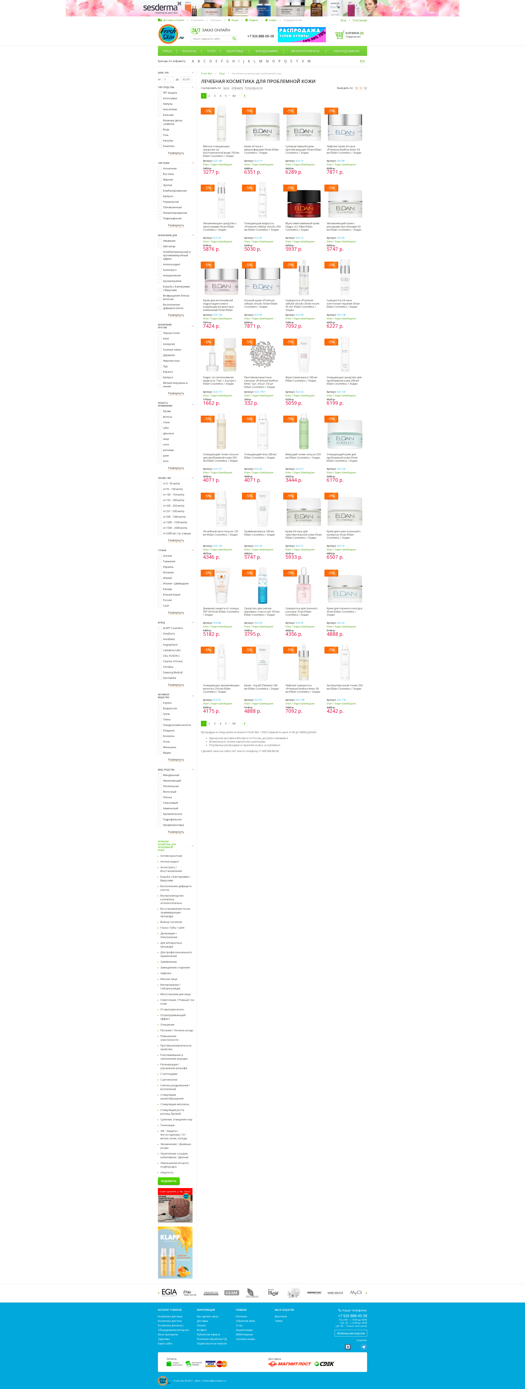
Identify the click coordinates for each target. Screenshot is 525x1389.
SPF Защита (170, 92)
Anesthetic (169, 639)
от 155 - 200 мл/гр (173, 500)
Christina (168, 667)
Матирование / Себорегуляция (170, 986)
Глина (166, 719)
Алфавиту (237, 88)
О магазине (197, 20)
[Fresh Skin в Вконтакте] (348, 1347)
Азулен (167, 703)
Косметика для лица (170, 1316)
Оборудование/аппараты (173, 1330)
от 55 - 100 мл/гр (173, 489)
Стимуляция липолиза (174, 1104)
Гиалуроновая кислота (177, 725)
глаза (166, 422)
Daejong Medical (173, 672)
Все (362, 61)
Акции (235, 20)
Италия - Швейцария (175, 583)
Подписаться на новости (212, 1343)
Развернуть (176, 153)
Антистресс (170, 270)
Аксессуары (170, 98)
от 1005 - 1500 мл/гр (175, 522)
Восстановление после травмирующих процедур (175, 912)
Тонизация (167, 1125)
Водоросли (170, 708)
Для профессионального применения (176, 954)
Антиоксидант (171, 264)
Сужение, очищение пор (176, 1119)
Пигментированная (175, 213)
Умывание (169, 241)
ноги (166, 444)
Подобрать (169, 1181)
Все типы (168, 174)
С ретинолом (168, 1079)
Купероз (168, 196)
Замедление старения (175, 967)
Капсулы (168, 140)
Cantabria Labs (172, 650)
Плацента (169, 730)
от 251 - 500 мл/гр (173, 511)
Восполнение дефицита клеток (173, 306)
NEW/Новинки (244, 1334)
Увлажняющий (172, 780)
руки (166, 455)
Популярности (254, 88)
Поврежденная (172, 218)
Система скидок (245, 1339)
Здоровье (234, 51)
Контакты (216, 20)
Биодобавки (266, 51)
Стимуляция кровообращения (172, 1096)
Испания (168, 572)
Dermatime (169, 678)
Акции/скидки (244, 1330)
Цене (226, 88)
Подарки (253, 20)
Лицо (167, 51)
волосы (167, 417)
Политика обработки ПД (212, 1339)
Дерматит (169, 355)
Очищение (167, 1024)
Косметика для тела (170, 1321)
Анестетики (170, 109)
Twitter (279, 1321)
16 (356, 88)
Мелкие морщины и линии (175, 384)
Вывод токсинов (171, 922)
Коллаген (169, 736)
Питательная (171, 786)
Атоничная (170, 168)
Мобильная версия (351, 1333)
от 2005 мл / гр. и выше (177, 533)
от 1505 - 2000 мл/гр (175, 528)
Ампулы (167, 104)
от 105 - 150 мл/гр (173, 494)
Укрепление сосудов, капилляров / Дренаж (174, 1155)
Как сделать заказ (207, 1316)
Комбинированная (175, 190)
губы (166, 428)
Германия (169, 561)
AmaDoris (169, 633)
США (166, 605)
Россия (167, 600)
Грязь (166, 714)
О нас (239, 1325)
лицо (166, 439)
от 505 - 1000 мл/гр (174, 517)
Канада (167, 589)
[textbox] (214, 39)
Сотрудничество (292, 20)
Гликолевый (170, 803)
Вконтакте (281, 1316)
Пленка (167, 797)
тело (166, 461)
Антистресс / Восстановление (171, 869)
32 (361, 88)
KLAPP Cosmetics (173, 628)
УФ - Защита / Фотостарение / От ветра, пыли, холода (173, 1134)
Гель (166, 135)
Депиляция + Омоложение (168, 935)
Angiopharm (170, 644)
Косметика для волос (171, 1325)
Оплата (201, 1325)
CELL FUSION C (171, 656)
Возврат (202, 1330)
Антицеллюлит (172, 275)
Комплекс (169, 146)
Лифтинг (165, 973)
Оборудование (346, 51)
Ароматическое (172, 814)
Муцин (167, 752)
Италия (167, 578)
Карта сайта (165, 1343)
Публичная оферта (208, 1334)
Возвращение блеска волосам (176, 297)
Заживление (168, 962)
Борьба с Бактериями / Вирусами (176, 288)
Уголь (166, 741)
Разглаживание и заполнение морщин (174, 1056)
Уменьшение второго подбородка (174, 1164)
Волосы (189, 51)
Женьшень (169, 747)
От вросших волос (172, 1009)
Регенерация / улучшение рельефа (173, 1066)
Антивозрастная (171, 856)
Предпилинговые (173, 825)
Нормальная (171, 202)
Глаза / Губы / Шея (172, 927)
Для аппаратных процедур (171, 944)
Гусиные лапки (172, 349)
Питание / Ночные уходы (176, 1030)
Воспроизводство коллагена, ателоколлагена (172, 899)
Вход (343, 20)
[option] (170, 1293)
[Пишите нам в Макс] (356, 1347)
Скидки (273, 20)
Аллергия (169, 344)
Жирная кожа (171, 360)
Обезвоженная (172, 207)
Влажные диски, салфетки (173, 122)
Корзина (355, 33)
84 (234, 96)
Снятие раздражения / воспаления (175, 1087)
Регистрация (360, 20)
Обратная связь (245, 1321)
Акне (166, 338)
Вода (166, 129)
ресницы (168, 450)
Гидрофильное (172, 819)
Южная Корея (171, 594)
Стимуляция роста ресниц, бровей (172, 1111)
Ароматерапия (172, 281)
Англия (167, 556)
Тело (211, 51)
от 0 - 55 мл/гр (171, 483)
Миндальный (171, 775)
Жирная (168, 179)
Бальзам (168, 115)
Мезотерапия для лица (175, 994)
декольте (168, 433)
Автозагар (169, 246)
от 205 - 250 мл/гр (173, 505)
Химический (170, 808)
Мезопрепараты (305, 51)
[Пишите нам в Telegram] (364, 1347)
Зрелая (167, 185)
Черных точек (171, 333)
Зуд (165, 366)
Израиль (168, 567)
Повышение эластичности (169, 1038)
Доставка (202, 1321)
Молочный (169, 791)
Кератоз (168, 372)
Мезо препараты (168, 1334)
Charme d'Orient (173, 661)
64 (365, 88)
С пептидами (168, 1074)
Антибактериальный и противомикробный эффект (177, 255)
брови (167, 411)
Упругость (167, 1172)
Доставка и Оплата (173, 20)
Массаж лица (168, 979)
